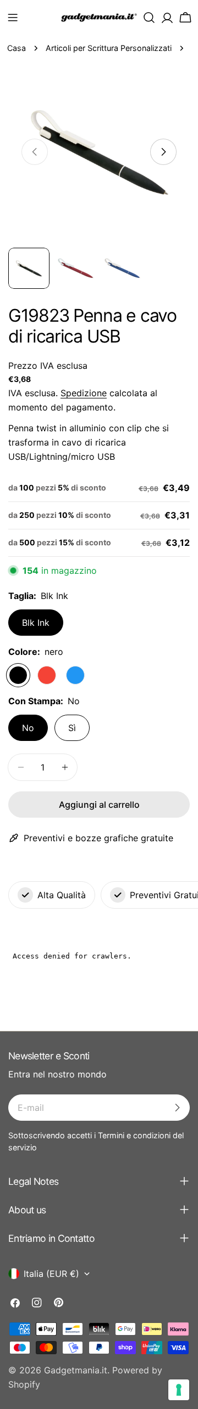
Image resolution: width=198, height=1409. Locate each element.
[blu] (75, 675)
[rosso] (47, 675)
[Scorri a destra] (163, 152)
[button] (13, 17)
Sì (72, 727)
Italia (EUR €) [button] (51, 1273)
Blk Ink (36, 622)
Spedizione (84, 392)
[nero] (18, 675)
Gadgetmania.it (75, 1370)
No (28, 727)
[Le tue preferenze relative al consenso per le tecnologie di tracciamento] (178, 1389)
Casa (16, 48)
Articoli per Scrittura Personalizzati (109, 48)
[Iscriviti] (177, 1107)
